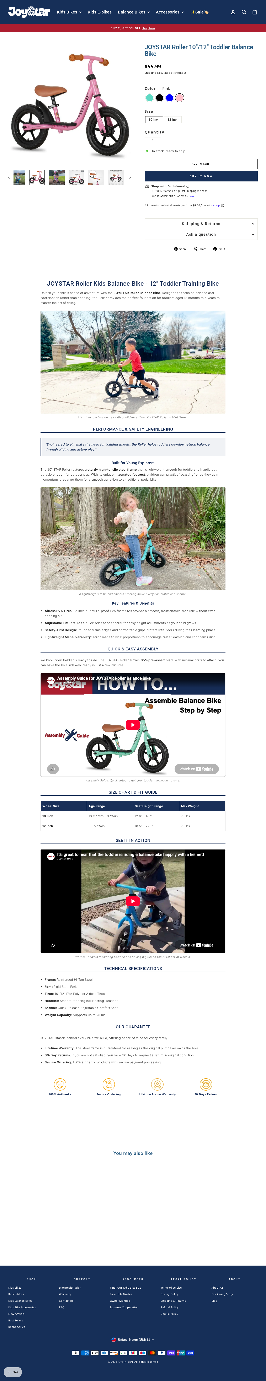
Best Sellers (15, 1320)
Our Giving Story (222, 1294)
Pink (179, 98)
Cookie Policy (169, 1314)
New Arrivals (16, 1314)
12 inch (173, 119)
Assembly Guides (121, 1294)
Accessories (168, 12)
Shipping (150, 73)
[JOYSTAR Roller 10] (29, 1241)
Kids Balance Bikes (20, 1301)
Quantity (154, 132)
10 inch (154, 119)
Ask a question (201, 234)
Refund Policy (170, 1307)
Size (149, 111)
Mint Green (149, 98)
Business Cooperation (124, 1307)
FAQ (61, 1307)
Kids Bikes (68, 12)
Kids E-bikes (100, 12)
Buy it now (201, 176)
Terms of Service (171, 1287)
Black (159, 98)
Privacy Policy (169, 1294)
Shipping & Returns (201, 224)
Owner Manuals (120, 1301)
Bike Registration (70, 1287)
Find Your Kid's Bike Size (125, 1287)
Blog (215, 1301)
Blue (169, 98)
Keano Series (16, 1327)
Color (157, 88)
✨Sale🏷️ (199, 12)
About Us (218, 1287)
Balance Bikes (132, 12)
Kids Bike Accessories (22, 1307)
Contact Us (66, 1301)
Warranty (65, 1294)
